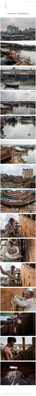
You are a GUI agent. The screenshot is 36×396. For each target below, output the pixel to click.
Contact (24, 1)
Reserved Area (31, 1)
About (27, 1)
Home (21, 1)
